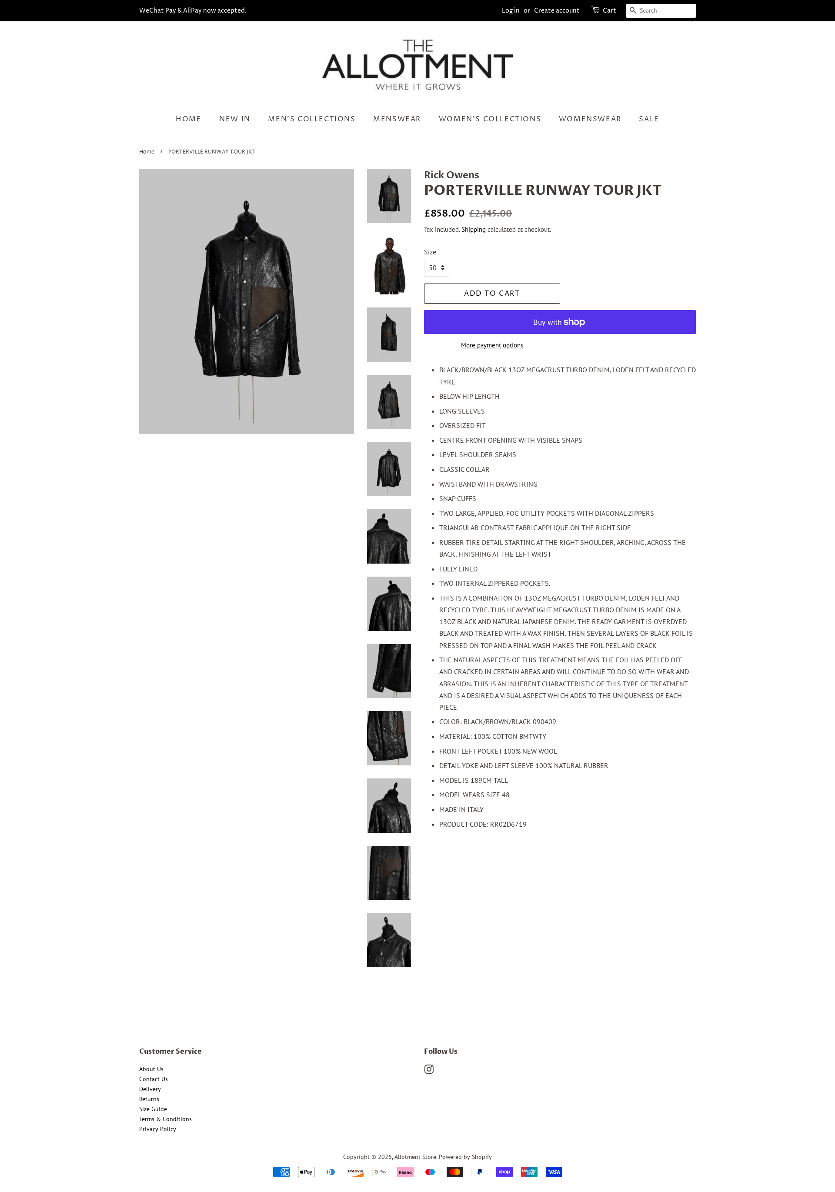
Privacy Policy (157, 1129)
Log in (511, 11)
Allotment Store (415, 1157)
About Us (151, 1069)
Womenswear (590, 119)
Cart (609, 11)
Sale (649, 119)
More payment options (492, 345)
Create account (557, 11)
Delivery (150, 1089)
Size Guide (153, 1109)
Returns (149, 1099)
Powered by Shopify (465, 1157)
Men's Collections (311, 119)
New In (234, 119)
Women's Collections (490, 119)
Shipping (473, 229)
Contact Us (153, 1079)
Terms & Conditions (165, 1119)
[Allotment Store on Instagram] (429, 1071)
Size (430, 251)
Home (188, 119)
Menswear (397, 119)
